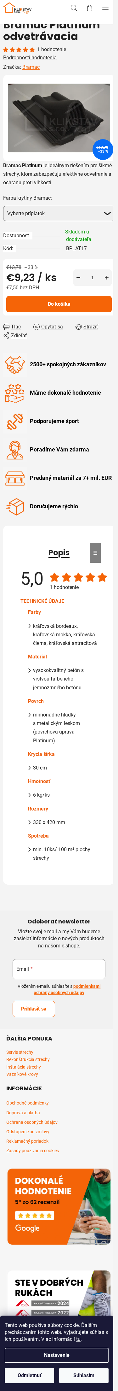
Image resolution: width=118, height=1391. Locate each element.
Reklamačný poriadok (27, 1141)
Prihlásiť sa (34, 1009)
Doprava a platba (23, 1112)
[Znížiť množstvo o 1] (78, 278)
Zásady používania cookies (32, 1150)
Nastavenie (57, 1355)
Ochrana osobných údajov (32, 1122)
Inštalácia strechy (23, 1067)
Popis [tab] (59, 552)
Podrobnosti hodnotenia (30, 58)
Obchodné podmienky (27, 1102)
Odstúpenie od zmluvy (27, 1131)
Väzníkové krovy (22, 1074)
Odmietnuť (30, 1375)
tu (78, 1339)
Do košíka (59, 304)
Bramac (31, 67)
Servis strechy (19, 1052)
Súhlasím (83, 1375)
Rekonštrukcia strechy (28, 1059)
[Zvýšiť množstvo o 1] (106, 278)
